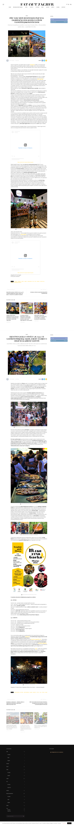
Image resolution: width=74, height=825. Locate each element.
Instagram (32, 64)
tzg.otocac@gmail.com (36, 639)
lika (40, 692)
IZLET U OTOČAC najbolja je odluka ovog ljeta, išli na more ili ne (40, 726)
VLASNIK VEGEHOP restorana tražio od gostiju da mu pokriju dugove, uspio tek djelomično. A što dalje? (26, 318)
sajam (46, 692)
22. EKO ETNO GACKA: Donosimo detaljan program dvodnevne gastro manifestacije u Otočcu (25, 728)
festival (21, 692)
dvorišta (19, 281)
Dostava (15, 763)
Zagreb (16, 760)
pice (33, 281)
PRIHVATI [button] (69, 823)
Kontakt (63, 7)
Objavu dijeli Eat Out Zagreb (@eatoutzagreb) (25, 162)
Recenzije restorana (17, 7)
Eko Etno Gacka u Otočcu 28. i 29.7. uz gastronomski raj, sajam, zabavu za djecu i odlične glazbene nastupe (14, 293)
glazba (31, 692)
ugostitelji (42, 281)
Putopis (37, 7)
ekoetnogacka (17, 692)
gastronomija (26, 692)
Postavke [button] (64, 823)
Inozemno (16, 787)
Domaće (16, 784)
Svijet (16, 757)
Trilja (36, 648)
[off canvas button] (3, 4)
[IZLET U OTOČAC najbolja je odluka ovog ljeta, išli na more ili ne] (40, 718)
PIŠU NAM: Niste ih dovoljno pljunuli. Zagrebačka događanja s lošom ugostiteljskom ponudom (38, 703)
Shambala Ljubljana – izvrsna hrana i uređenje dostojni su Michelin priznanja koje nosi (15, 703)
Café (26, 7)
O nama (57, 7)
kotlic (38, 692)
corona (15, 281)
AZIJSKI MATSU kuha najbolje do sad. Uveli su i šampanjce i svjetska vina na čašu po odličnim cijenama (12, 318)
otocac (43, 692)
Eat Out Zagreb (37, 4)
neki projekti (23, 234)
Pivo (15, 781)
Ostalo (15, 778)
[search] (71, 4)
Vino (42, 7)
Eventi (52, 7)
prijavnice (27, 636)
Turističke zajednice (42, 643)
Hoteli (31, 7)
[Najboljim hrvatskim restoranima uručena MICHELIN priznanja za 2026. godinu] (12, 718)
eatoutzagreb (11, 60)
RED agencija (40, 79)
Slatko (47, 7)
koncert (34, 692)
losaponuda (29, 281)
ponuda (38, 281)
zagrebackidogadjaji (17, 282)
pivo (35, 281)
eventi (23, 281)
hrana (25, 281)
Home (10, 7)
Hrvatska (16, 754)
